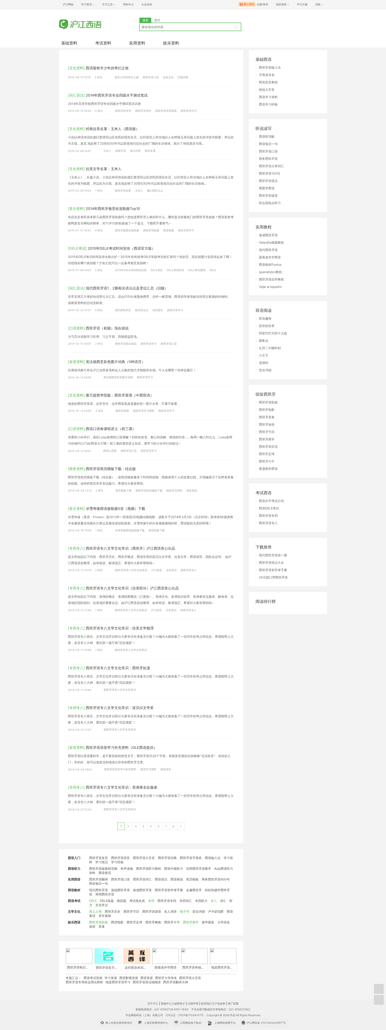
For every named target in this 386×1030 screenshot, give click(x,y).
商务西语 (192, 490)
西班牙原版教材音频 (103, 868)
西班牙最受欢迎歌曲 (127, 230)
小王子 (263, 355)
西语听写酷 (267, 136)
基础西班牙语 (120, 890)
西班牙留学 (191, 922)
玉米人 (107, 150)
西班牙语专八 (189, 570)
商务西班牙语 (268, 158)
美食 (102, 926)
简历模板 (192, 879)
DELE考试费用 (197, 270)
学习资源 (111, 978)
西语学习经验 (268, 104)
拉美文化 (168, 77)
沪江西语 (156, 570)
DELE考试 (157, 270)
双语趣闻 (265, 318)
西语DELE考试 (269, 508)
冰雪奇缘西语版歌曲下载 (130, 530)
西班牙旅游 (267, 424)
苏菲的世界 (267, 326)
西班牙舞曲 (153, 922)
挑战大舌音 (267, 89)
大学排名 (223, 922)
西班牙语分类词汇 (271, 166)
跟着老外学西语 (270, 257)
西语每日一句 (98, 883)
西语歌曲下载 (157, 530)
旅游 (92, 926)
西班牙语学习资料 (143, 410)
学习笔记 (101, 862)
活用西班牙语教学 (198, 868)
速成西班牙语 (142, 890)
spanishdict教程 (270, 272)
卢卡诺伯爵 (216, 911)
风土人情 (95, 911)
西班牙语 (120, 150)
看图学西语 (267, 188)
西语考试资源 (93, 978)
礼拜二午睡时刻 (270, 348)
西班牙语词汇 (142, 879)
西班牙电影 (267, 410)
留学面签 (208, 922)
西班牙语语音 (120, 858)
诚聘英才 (179, 1003)
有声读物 (126, 868)
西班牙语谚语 (151, 911)
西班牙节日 (131, 911)
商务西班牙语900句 (216, 879)
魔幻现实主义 (155, 190)
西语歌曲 (168, 230)
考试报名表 (137, 901)
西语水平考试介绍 (271, 501)
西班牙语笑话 (268, 446)
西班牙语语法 (268, 181)
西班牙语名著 (123, 190)
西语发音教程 (268, 82)
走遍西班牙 (194, 890)
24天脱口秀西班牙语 (273, 577)
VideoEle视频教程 (271, 242)
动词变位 (157, 310)
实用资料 (137, 43)
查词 (157, 20)
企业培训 (146, 4)
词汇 (223, 901)
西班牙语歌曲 (151, 230)
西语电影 (117, 922)
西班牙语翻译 (98, 879)
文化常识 (171, 570)
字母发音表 (267, 75)
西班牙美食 (267, 417)
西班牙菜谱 (122, 410)
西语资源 (146, 978)
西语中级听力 (173, 868)
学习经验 (117, 862)
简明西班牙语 (104, 894)
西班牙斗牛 (172, 922)
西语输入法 (212, 858)
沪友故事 (219, 1003)
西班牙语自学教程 (271, 279)
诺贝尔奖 (135, 150)
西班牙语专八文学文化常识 (131, 570)
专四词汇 (185, 901)
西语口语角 (110, 450)
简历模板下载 (123, 490)
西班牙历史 (112, 911)
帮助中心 (128, 4)
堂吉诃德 (198, 911)
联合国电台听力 (270, 203)
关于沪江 (152, 1003)
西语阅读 (176, 879)
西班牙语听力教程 (148, 868)
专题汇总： (73, 978)
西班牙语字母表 (191, 858)
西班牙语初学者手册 (169, 890)
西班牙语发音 (98, 858)
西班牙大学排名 (166, 978)
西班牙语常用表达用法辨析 (84, 982)
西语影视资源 (128, 978)
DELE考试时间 (175, 270)
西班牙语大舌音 (144, 858)
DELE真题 (107, 901)
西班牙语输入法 (270, 67)
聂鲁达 (263, 340)
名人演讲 (170, 911)
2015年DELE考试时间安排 (131, 270)
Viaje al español (270, 287)
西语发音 (165, 769)
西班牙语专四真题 (166, 110)
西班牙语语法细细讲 (147, 982)
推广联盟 (233, 1003)
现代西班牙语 (123, 310)
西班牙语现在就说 (125, 343)
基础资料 (69, 43)
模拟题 (121, 901)
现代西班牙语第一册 (273, 555)
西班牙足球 (134, 922)
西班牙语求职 (174, 490)
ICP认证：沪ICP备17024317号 (184, 1015)
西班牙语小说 (151, 77)
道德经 (263, 363)
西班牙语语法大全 (271, 562)
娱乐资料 (171, 43)
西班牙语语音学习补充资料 (120, 769)
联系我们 (206, 1003)
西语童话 (105, 873)
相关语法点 (141, 310)
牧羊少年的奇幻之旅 (127, 77)
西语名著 (150, 150)
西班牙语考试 (143, 110)
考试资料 (103, 43)
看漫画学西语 (268, 469)
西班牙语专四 (123, 110)
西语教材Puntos (270, 264)
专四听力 (201, 901)
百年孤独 (105, 916)
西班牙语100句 (269, 173)
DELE (213, 270)
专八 (214, 901)
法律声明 (193, 1003)
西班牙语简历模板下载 (149, 490)
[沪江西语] (99, 24)
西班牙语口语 (169, 343)
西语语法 (161, 879)
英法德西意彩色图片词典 (118, 377)
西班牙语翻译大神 (175, 982)
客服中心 (166, 1003)
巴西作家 (183, 77)
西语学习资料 (148, 769)
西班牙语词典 (167, 858)
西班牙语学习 (189, 110)
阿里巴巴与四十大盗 (273, 333)
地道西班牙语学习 (117, 982)
